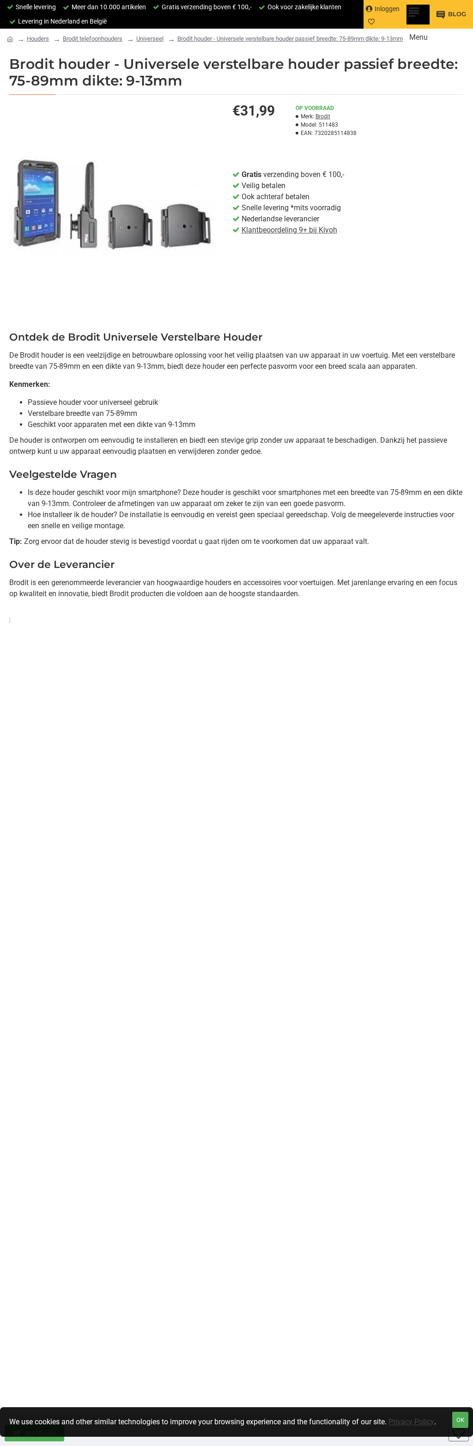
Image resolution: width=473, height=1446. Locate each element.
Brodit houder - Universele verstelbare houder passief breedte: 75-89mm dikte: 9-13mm (290, 38)
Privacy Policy (411, 1421)
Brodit (322, 116)
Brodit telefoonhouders (92, 38)
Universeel (150, 38)
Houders (38, 38)
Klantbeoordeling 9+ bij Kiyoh (289, 230)
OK (460, 1419)
